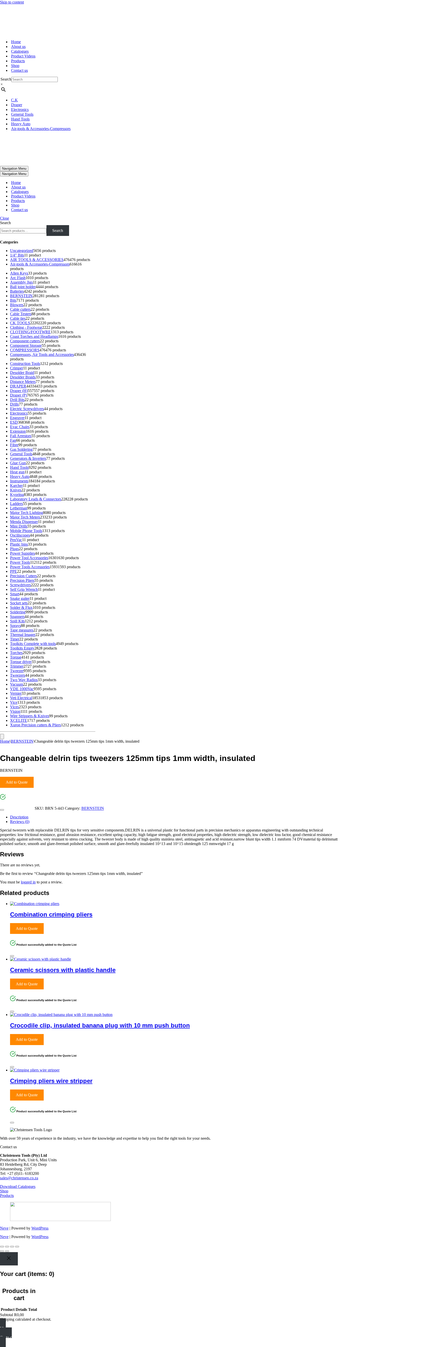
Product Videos (23, 56)
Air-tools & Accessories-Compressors (41, 128)
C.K (14, 100)
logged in (28, 882)
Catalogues (20, 51)
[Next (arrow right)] (7, 1251)
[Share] (12, 1246)
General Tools (22, 114)
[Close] (2, 810)
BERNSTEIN (22, 741)
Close (4, 218)
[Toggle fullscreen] (7, 1246)
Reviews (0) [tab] (19, 821)
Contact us (19, 70)
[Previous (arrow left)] (2, 1251)
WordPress (39, 1228)
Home (16, 42)
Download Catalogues (17, 1186)
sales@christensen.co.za (19, 1178)
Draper (16, 105)
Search (6, 79)
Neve (4, 1228)
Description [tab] (19, 817)
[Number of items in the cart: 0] (2, 736)
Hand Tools (20, 119)
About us (18, 46)
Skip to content (12, 2)
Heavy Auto (20, 124)
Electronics (20, 109)
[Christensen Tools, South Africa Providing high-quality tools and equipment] (217, 20)
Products (18, 61)
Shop (15, 65)
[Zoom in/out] (2, 1246)
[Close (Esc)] (17, 1246)
